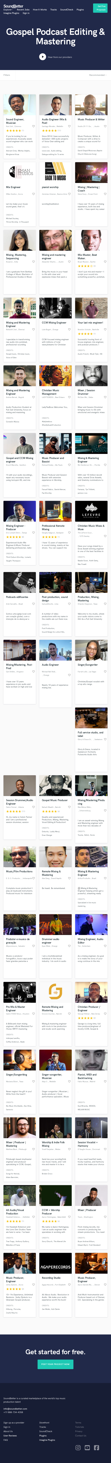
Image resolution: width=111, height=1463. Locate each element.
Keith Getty (93, 561)
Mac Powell (82, 564)
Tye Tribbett (90, 489)
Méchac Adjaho (24, 151)
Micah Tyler (94, 354)
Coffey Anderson (12, 1042)
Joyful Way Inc (12, 1313)
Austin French (83, 354)
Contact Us (80, 1435)
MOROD (92, 1106)
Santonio (9, 1110)
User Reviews (10, 1435)
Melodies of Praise (13, 1245)
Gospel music (11, 354)
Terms (78, 1422)
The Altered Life (60, 1241)
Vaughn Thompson (13, 561)
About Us (8, 1431)
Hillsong (9, 1309)
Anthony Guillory (22, 1241)
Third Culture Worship (15, 557)
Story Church (47, 1241)
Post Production (48, 628)
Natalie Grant (83, 561)
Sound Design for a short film (53, 632)
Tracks (53, 9)
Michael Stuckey (12, 219)
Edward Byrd (83, 1245)
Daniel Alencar (59, 489)
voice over (46, 151)
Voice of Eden (11, 358)
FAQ (5, 1440)
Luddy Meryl (54, 832)
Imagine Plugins (11, 13)
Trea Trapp (10, 1241)
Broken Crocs (47, 1174)
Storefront (44, 1422)
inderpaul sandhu (13, 1038)
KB (101, 354)
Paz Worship (47, 493)
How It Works (40, 9)
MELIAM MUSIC (84, 1110)
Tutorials (79, 1427)
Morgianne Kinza (12, 154)
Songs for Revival (12, 1174)
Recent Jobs (23, 9)
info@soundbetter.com (15, 1409)
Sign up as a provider (13, 1422)
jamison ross (82, 493)
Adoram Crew (11, 151)
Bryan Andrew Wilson (86, 1241)
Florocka (17, 1309)
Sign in (26, 13)
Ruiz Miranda (83, 1106)
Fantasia (81, 489)
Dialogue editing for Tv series (53, 154)
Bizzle (22, 1042)
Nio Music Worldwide (14, 1106)
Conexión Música (12, 422)
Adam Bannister (12, 1177)
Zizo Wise (27, 1106)
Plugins (80, 9)
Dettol (86, 835)
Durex (92, 835)
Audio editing (56, 151)
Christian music (23, 354)
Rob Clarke (55, 1309)
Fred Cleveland (94, 1245)
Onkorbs (45, 832)
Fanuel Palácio (47, 489)
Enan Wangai (47, 835)
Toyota (80, 835)
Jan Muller (46, 1309)
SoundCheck (66, 9)
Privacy (78, 1431)
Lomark (28, 557)
